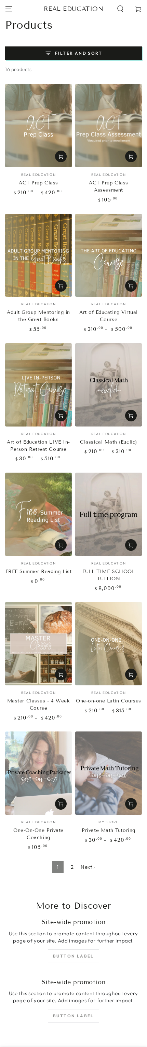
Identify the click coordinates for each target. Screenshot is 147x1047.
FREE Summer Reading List (38, 571)
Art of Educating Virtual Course (108, 315)
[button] (120, 9)
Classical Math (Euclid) (108, 442)
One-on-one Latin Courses (108, 701)
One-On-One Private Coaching (38, 833)
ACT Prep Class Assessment (108, 186)
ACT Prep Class (38, 183)
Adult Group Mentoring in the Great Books (38, 315)
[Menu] (9, 9)
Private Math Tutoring (108, 830)
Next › (88, 867)
